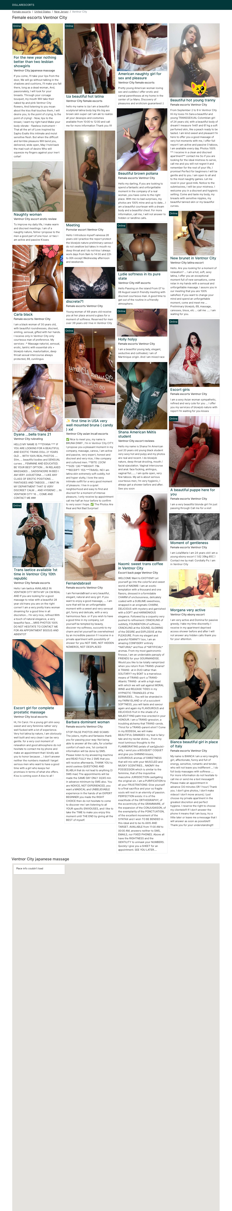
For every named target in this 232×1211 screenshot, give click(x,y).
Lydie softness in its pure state (139, 276)
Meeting (73, 225)
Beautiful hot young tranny (193, 100)
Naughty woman (28, 214)
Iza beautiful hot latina (85, 96)
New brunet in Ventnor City (193, 258)
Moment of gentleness (189, 543)
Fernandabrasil (78, 583)
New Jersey (61, 11)
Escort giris (180, 389)
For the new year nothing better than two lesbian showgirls (35, 61)
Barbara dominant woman (88, 722)
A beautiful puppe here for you (192, 492)
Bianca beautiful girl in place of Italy (194, 744)
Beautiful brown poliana (138, 173)
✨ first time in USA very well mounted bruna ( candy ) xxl (89, 425)
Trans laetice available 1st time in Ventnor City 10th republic (35, 574)
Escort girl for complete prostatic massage (34, 710)
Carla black (23, 314)
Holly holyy (127, 339)
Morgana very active (187, 610)
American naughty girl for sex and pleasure (139, 76)
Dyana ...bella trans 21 (32, 434)
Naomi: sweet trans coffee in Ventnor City (140, 566)
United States (42, 11)
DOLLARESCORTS (23, 4)
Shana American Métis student (137, 434)
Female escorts (21, 11)
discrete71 (75, 301)
